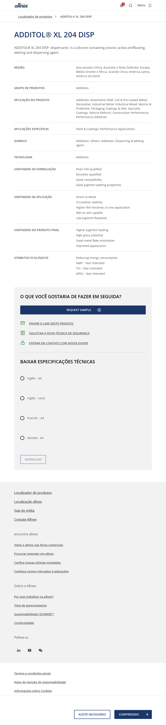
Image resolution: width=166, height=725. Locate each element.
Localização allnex (28, 501)
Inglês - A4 (34, 378)
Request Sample (79, 310)
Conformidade (24, 623)
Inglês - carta (36, 398)
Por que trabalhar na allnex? (33, 597)
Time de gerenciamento (30, 605)
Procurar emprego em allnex (34, 554)
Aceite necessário (92, 714)
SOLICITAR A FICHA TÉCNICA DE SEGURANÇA (59, 333)
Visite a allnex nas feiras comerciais (38, 545)
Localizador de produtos (35, 16)
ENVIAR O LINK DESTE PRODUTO (51, 323)
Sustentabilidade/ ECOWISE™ (34, 614)
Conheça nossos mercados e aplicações (41, 571)
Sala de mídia (24, 510)
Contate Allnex (25, 519)
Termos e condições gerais (32, 673)
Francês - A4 (35, 418)
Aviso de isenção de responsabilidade (40, 682)
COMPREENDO (129, 714)
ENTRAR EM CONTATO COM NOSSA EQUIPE (58, 343)
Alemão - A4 (35, 438)
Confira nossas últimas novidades (37, 563)
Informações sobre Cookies (33, 691)
